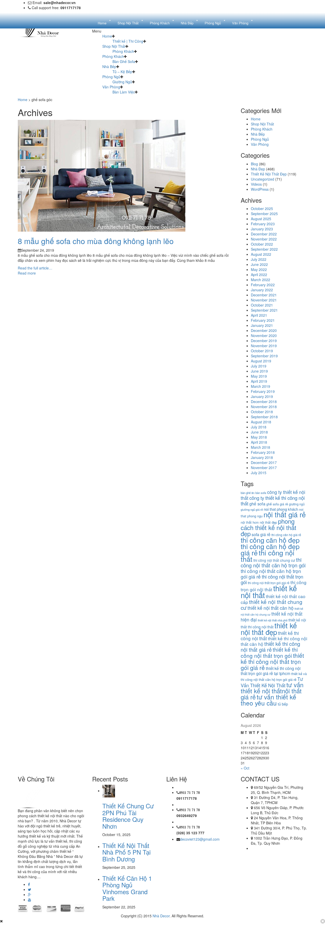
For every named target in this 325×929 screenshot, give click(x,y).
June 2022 (259, 264)
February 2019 (263, 391)
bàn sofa (260, 493)
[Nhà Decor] (44, 795)
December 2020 (264, 330)
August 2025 (261, 218)
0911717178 (186, 798)
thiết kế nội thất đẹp (269, 628)
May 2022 (259, 269)
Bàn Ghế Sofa (123, 61)
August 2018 (261, 421)
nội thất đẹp (268, 522)
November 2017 (264, 467)
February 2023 (263, 223)
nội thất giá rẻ (285, 514)
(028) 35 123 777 (190, 832)
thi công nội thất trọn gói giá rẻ (268, 583)
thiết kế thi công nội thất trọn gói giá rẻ (272, 661)
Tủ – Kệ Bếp (122, 71)
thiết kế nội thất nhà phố (272, 620)
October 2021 (262, 305)
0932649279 (186, 815)
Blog (254, 163)
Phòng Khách (123, 51)
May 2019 (259, 376)
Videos (256, 184)
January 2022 (262, 289)
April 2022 (259, 274)
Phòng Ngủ (111, 76)
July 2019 (258, 366)
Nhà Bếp (109, 66)
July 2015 (258, 472)
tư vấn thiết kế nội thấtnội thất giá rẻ (272, 690)
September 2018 (264, 416)
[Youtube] (29, 899)
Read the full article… (35, 267)
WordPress (260, 189)
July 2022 (258, 259)
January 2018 (262, 457)
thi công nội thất (267, 556)
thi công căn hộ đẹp (270, 540)
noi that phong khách (281, 509)
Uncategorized (262, 179)
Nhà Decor (161, 915)
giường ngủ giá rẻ (252, 509)
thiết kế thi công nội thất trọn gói (269, 652)
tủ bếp (283, 704)
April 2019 (259, 381)
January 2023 (262, 228)
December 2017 (264, 462)
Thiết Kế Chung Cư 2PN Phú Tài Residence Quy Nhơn (128, 815)
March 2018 (260, 447)
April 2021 (259, 315)
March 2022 (260, 279)
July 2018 (258, 426)
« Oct (245, 768)
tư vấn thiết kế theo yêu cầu (268, 699)
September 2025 (264, 213)
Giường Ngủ (122, 81)
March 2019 (260, 386)
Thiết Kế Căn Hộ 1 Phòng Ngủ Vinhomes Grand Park (127, 888)
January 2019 (262, 396)
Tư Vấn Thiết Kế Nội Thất (272, 682)
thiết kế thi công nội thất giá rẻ (270, 646)
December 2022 (264, 233)
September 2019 (264, 355)
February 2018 (263, 452)
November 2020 (264, 335)
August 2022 (261, 254)
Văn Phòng (111, 86)
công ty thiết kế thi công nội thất (273, 500)
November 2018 (264, 406)
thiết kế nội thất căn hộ (271, 607)
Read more (27, 273)
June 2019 (259, 371)
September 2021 (264, 310)
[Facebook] (29, 884)
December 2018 (264, 401)
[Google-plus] (29, 894)
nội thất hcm (250, 522)
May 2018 (259, 437)
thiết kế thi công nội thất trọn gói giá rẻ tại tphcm (271, 670)
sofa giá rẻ (261, 534)
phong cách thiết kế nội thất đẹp (268, 527)
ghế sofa (257, 504)
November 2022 (264, 239)
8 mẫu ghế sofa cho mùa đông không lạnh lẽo (96, 240)
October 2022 (262, 244)
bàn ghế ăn (247, 493)
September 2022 (264, 249)
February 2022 (263, 284)
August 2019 (261, 360)
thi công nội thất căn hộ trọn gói (273, 562)
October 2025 (262, 208)
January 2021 (262, 325)
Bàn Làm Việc (123, 91)
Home (107, 36)
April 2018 (259, 442)
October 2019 (262, 350)
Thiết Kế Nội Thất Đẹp (269, 174)
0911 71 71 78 (189, 792)
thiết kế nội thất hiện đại (271, 617)
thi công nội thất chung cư (274, 560)
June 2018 (259, 432)
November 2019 (264, 345)
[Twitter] (29, 889)
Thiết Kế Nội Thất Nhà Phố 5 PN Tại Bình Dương (126, 852)
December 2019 (264, 340)
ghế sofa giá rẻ (277, 504)
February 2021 (263, 320)
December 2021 (264, 294)
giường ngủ (297, 504)
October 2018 (262, 411)
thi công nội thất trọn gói (272, 579)
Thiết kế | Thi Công (127, 41)
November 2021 (264, 299)
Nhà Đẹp (258, 168)
